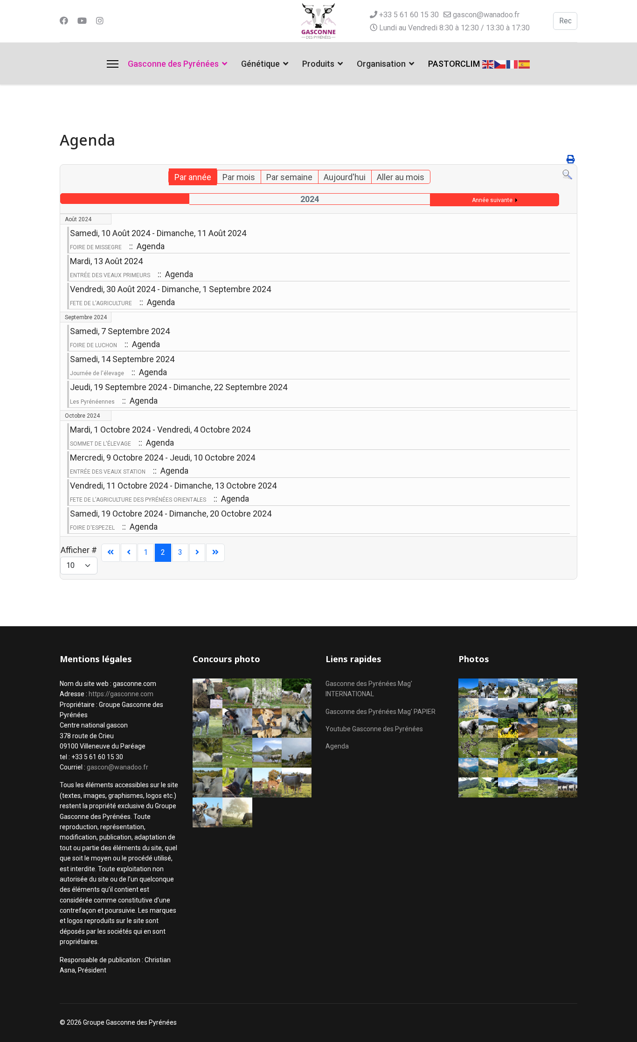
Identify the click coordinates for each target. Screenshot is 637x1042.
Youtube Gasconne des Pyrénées (374, 729)
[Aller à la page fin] (215, 553)
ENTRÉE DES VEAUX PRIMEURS (110, 275)
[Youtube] (82, 21)
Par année (192, 177)
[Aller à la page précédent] (129, 553)
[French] (512, 63)
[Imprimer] (571, 159)
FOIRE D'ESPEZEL (92, 527)
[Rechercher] (567, 174)
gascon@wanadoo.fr (486, 14)
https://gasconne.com (121, 694)
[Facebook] (64, 21)
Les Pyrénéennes (92, 402)
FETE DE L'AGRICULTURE (101, 303)
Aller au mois (400, 177)
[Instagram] (100, 21)
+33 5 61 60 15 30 (409, 14)
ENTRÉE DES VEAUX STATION (107, 472)
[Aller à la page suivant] (197, 553)
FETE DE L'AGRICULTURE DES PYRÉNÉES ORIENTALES (138, 500)
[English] (488, 63)
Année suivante (492, 200)
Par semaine (289, 177)
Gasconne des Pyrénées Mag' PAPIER (380, 711)
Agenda (337, 746)
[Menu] (112, 64)
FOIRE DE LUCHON (93, 345)
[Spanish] (525, 63)
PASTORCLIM (454, 64)
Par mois (238, 177)
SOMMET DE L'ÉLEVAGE (100, 444)
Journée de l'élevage (97, 373)
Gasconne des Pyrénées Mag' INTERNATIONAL (368, 689)
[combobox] (565, 21)
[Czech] (500, 63)
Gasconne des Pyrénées (173, 64)
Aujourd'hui (345, 177)
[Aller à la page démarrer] (110, 553)
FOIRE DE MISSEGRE (96, 247)
